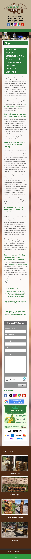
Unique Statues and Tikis (15, 517)
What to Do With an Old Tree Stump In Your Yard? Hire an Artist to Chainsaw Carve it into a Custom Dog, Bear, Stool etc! (15, 294)
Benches (15, 540)
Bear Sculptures (14, 474)
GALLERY (22, 553)
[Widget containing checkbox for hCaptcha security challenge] (16, 379)
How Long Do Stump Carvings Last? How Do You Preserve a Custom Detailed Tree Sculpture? (15, 312)
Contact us (16, 280)
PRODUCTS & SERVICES (10, 553)
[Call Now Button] (15, 556)
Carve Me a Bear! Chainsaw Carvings (13, 76)
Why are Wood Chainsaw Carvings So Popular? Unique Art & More (15, 302)
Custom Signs (14, 495)
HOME (9, 551)
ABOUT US (17, 551)
